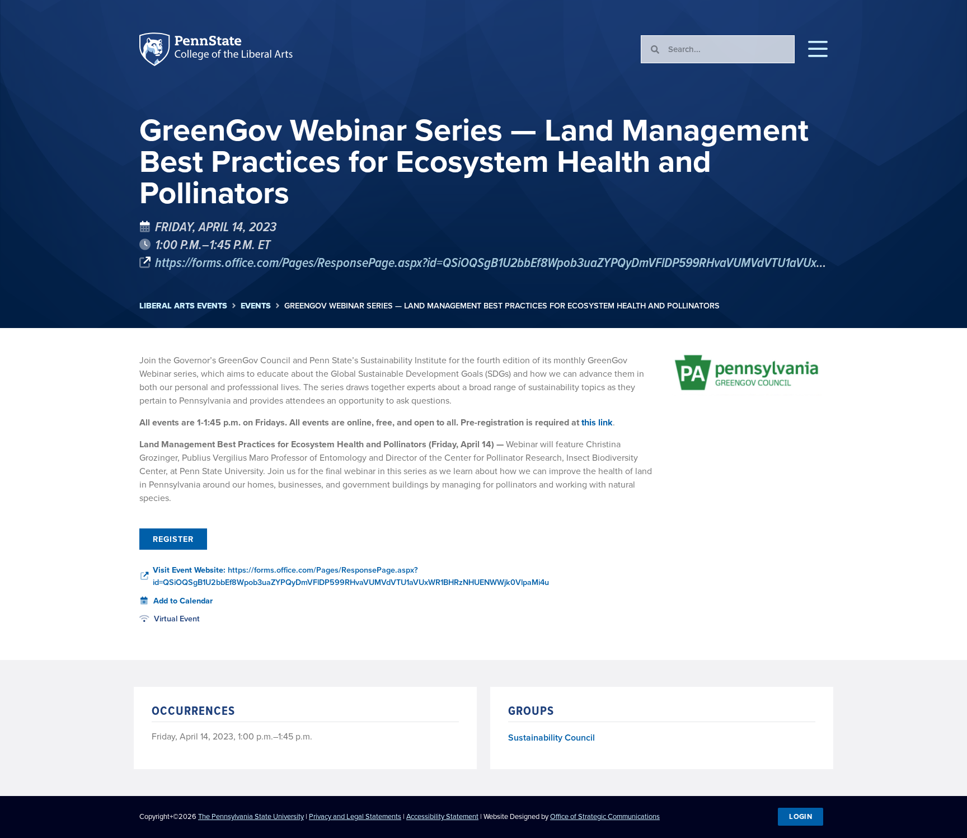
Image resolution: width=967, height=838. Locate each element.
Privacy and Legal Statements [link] (355, 816)
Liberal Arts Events (183, 306)
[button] (818, 49)
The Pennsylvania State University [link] (251, 816)
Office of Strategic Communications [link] (605, 816)
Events (256, 306)
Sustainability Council (551, 738)
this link (597, 422)
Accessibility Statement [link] (442, 816)
